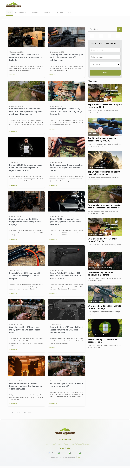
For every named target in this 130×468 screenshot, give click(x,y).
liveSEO (78, 457)
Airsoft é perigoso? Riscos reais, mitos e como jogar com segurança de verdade (65, 111)
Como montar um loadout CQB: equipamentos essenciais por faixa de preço (25, 222)
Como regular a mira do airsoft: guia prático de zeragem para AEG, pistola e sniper (66, 57)
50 (25, 413)
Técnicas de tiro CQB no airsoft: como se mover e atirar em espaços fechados (25, 57)
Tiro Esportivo (20, 13)
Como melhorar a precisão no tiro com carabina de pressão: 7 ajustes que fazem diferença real (25, 111)
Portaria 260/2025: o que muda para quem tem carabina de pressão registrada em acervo (25, 168)
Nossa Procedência (56, 444)
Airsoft (34, 13)
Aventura (47, 13)
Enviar (105, 73)
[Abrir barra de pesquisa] (121, 13)
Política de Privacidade (82, 444)
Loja (69, 13)
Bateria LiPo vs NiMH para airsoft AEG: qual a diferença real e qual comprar (24, 276)
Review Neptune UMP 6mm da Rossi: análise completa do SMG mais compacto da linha (66, 330)
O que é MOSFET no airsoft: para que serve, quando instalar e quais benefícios (65, 222)
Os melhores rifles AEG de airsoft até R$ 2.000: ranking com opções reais (24, 330)
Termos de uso (69, 444)
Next (30, 413)
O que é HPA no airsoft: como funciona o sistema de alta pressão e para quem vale (25, 386)
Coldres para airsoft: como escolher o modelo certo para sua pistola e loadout (66, 168)
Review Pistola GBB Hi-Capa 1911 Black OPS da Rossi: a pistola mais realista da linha (65, 276)
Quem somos (45, 444)
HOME (9, 13)
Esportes (60, 13)
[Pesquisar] (119, 29)
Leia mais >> (13, 75)
